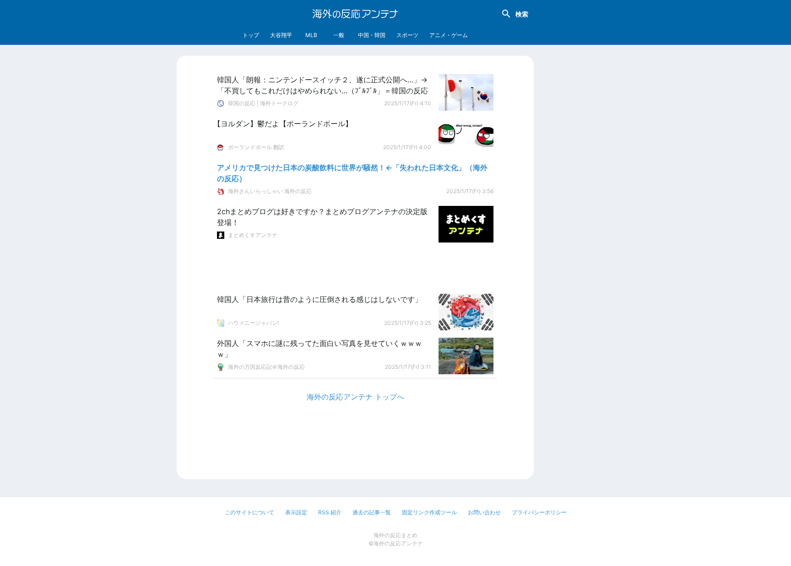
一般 (338, 35)
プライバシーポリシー (539, 512)
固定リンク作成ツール (429, 512)
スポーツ (407, 35)
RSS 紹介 (329, 512)
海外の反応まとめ (395, 535)
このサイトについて (249, 512)
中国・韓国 (371, 35)
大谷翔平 (281, 35)
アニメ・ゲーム (448, 35)
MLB (311, 35)
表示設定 (296, 512)
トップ (251, 35)
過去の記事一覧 (371, 512)
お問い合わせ (484, 512)
